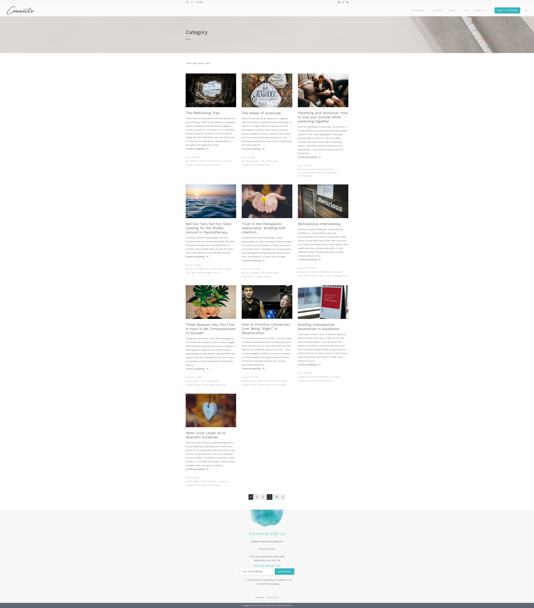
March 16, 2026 (193, 265)
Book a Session (507, 10)
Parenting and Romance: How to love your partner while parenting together (323, 117)
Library (451, 10)
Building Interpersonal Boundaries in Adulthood (318, 327)
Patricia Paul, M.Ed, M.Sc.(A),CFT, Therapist (265, 381)
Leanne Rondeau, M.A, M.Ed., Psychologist (209, 269)
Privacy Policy (272, 597)
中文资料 (199, 2)
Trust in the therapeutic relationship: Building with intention (264, 228)
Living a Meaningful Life (214, 385)
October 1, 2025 (194, 377)
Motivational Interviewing (319, 224)
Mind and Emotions (211, 165)
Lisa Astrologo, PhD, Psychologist (261, 161)
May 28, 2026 (248, 157)
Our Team (437, 10)
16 (276, 497)
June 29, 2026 (193, 157)
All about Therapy (197, 273)
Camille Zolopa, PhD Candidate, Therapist (321, 272)
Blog (190, 165)
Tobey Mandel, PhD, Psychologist (317, 169)
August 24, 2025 (250, 377)
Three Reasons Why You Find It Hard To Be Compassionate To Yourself (210, 329)
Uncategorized (305, 176)
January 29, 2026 (306, 268)
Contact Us (480, 10)
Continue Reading (195, 148)
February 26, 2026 (251, 269)
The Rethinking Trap (203, 113)
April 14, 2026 (305, 166)
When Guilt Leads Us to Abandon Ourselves (206, 435)
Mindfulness (264, 165)
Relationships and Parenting (322, 172)
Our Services (418, 10)
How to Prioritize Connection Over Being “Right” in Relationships (266, 329)
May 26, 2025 (192, 478)
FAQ (466, 10)
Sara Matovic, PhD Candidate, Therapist (208, 481)
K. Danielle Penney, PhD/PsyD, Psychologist (210, 161)
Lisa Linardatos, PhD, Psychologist (261, 273)
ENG (187, 2)
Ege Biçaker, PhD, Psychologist (203, 381)
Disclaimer (260, 597)
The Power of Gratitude (261, 113)
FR (192, 2)
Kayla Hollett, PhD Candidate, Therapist (320, 377)
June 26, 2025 (305, 373)
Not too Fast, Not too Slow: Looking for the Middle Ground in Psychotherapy (209, 228)
